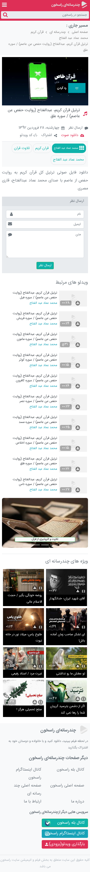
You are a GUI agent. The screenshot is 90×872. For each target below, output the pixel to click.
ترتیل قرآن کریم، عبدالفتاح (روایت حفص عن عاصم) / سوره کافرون (35, 378)
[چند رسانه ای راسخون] (69, 4)
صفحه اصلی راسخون (67, 785)
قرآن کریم (37, 32)
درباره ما (77, 801)
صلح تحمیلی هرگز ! (29, 709)
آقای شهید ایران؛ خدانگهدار (67, 598)
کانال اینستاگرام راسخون (28, 773)
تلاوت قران (22, 148)
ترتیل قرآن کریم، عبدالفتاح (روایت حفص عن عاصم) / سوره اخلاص (35, 440)
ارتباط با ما (32, 801)
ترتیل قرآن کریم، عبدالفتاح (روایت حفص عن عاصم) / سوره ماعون (35, 336)
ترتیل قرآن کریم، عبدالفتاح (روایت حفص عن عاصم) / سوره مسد (35, 419)
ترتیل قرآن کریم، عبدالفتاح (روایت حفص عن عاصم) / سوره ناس (35, 481)
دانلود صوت (69, 135)
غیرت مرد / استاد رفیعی (26, 673)
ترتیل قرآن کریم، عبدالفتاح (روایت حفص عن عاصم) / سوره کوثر (35, 357)
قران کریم (42, 148)
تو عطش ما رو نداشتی (70, 673)
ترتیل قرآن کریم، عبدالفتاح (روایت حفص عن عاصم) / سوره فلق (35, 461)
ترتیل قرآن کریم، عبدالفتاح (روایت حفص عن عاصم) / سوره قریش (35, 315)
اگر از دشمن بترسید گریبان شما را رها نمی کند (67, 709)
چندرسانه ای (58, 32)
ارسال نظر (75, 128)
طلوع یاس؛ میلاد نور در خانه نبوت (24, 638)
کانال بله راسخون (70, 769)
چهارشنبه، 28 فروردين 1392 (38, 128)
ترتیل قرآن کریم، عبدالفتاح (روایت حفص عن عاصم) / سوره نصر (35, 398)
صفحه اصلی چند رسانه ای (27, 789)
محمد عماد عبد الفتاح (73, 38)
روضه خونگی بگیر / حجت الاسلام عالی (25, 599)
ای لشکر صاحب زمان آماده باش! (67, 638)
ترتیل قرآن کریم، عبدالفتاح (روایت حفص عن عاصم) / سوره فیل (35, 295)
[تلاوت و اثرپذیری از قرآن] (45, 523)
